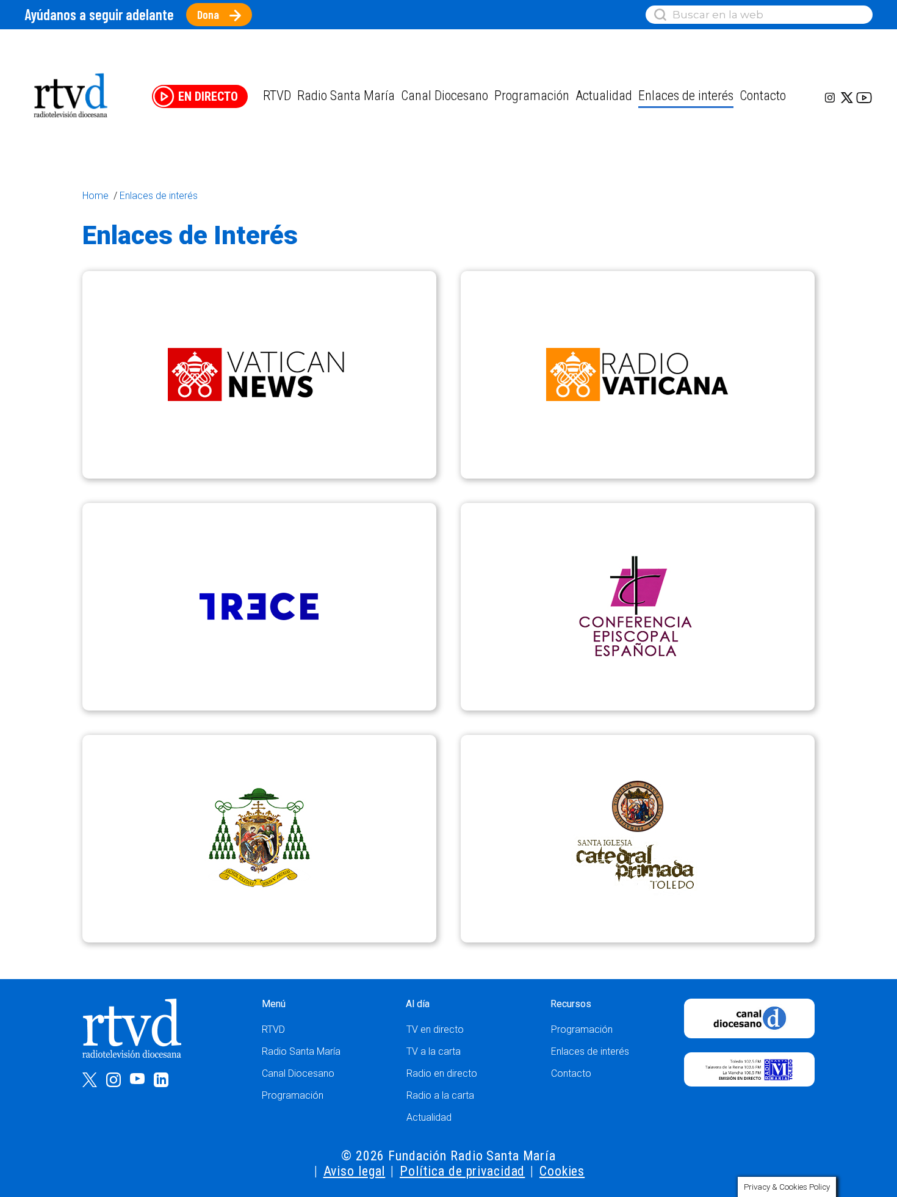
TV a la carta (433, 1051)
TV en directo (435, 1029)
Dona (208, 14)
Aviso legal (354, 1171)
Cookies (562, 1171)
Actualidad (603, 95)
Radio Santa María (346, 95)
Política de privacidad (462, 1171)
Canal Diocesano (444, 95)
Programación (292, 1095)
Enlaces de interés (685, 95)
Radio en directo (441, 1073)
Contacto (763, 95)
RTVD (273, 1029)
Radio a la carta (440, 1095)
